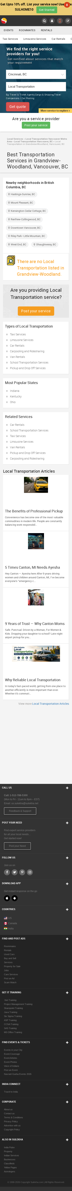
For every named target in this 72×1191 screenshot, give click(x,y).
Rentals (46, 30)
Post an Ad (9, 978)
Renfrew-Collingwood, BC (25, 219)
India (11, 928)
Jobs (6, 970)
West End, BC (18, 244)
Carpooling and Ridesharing (27, 351)
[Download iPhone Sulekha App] (7, 898)
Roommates (27, 30)
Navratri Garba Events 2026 (17, 1074)
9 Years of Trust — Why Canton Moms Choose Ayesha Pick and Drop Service (35, 625)
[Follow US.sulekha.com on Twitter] (15, 872)
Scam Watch (10, 982)
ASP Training (10, 1020)
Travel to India (11, 1092)
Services (8, 962)
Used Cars (9, 954)
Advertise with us (12, 1125)
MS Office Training (13, 1032)
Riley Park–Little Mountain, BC (27, 236)
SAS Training (10, 1028)
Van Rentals (17, 357)
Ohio (13, 402)
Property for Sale (12, 966)
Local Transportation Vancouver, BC (33, 141)
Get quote (17, 106)
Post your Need (17, 846)
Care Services (11, 974)
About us (8, 1109)
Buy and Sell (10, 958)
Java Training (10, 1012)
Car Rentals (58, 39)
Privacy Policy (11, 1121)
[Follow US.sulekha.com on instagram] (30, 872)
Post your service (36, 125)
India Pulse (9, 1147)
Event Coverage (12, 1054)
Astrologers (9, 1171)
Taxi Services (10, 39)
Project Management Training (18, 1004)
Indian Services (11, 1155)
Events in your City (13, 1050)
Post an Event (11, 1070)
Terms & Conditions (13, 1117)
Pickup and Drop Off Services (28, 368)
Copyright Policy (12, 1129)
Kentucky (16, 396)
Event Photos (10, 1062)
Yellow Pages (10, 1167)
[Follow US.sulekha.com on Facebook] (7, 872)
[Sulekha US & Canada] (4, 20)
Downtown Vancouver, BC (25, 227)
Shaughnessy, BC (45, 244)
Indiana (14, 391)
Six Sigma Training (13, 1016)
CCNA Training (11, 1024)
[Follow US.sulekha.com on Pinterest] (22, 872)
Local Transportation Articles (50, 704)
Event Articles (10, 1058)
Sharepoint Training (13, 1008)
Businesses (9, 1159)
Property (8, 1151)
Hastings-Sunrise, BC (22, 194)
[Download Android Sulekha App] (15, 898)
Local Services (15, 139)
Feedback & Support (20, 811)
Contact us (9, 1113)
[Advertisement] (36, 744)
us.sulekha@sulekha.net (24, 803)
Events (8, 30)
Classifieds (9, 1163)
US (10, 918)
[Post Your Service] (68, 21)
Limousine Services (34, 39)
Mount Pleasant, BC (21, 202)
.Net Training (10, 1000)
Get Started (47, 10)
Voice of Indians (11, 1066)
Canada (12, 923)
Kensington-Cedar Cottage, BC (28, 210)
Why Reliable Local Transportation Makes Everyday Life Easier (32, 681)
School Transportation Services (29, 362)
